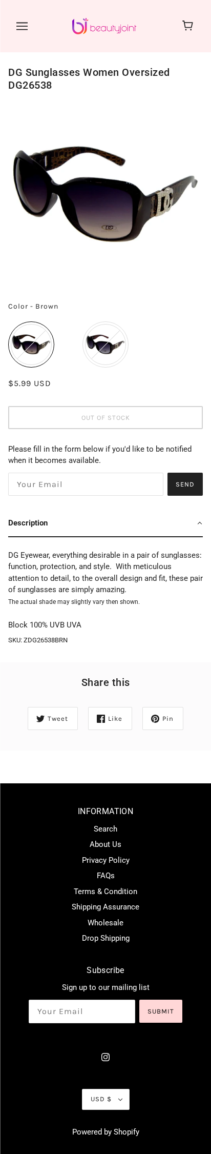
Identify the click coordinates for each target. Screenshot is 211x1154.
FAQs (106, 875)
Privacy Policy (106, 860)
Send (185, 484)
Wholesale (105, 922)
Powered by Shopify (105, 1132)
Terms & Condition (105, 891)
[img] (105, 1057)
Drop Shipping (106, 938)
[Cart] (189, 26)
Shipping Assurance (105, 907)
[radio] (31, 344)
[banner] (104, 25)
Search (105, 829)
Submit (160, 1011)
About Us (105, 844)
